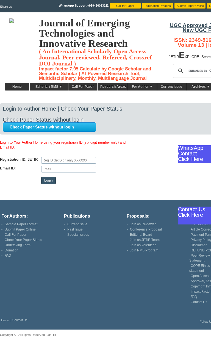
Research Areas (113, 87)
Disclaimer (199, 245)
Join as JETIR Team (145, 240)
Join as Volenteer (143, 245)
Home (17, 87)
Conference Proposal (146, 229)
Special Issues (78, 235)
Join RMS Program (144, 250)
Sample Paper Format (21, 224)
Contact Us (199, 302)
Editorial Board (141, 235)
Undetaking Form (17, 245)
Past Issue (75, 229)
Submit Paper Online (20, 229)
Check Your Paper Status (23, 240)
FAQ (8, 255)
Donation (11, 250)
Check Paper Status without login (42, 127)
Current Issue (171, 87)
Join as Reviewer (143, 224)
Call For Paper (83, 87)
